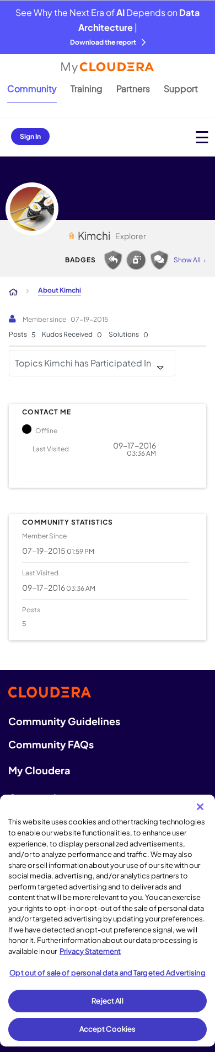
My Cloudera (39, 770)
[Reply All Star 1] (113, 260)
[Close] (200, 807)
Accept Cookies (107, 1028)
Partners (133, 88)
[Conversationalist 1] (159, 260)
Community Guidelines (64, 721)
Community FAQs (51, 744)
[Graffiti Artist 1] (136, 260)
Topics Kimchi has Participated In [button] (83, 363)
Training (87, 88)
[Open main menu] (202, 137)
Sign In (30, 136)
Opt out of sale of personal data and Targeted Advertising (107, 972)
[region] (107, 920)
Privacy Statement (90, 951)
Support (181, 88)
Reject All (107, 1000)
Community (32, 88)
